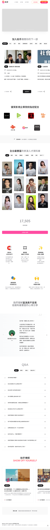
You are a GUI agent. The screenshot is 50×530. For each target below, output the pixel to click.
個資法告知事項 (18, 525)
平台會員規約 (30, 525)
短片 (15, 43)
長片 (10, 43)
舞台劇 (45, 43)
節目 (36, 43)
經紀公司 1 (33, 370)
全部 (7, 155)
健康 (12, 155)
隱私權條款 (24, 525)
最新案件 (5, 43)
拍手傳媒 (27, 2)
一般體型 (27, 155)
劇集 (40, 43)
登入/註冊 (44, 2)
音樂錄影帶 (25, 43)
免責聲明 (35, 525)
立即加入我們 (25, 232)
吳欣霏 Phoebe (12, 338)
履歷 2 (21, 370)
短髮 (16, 155)
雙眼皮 (21, 155)
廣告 (19, 43)
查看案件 (27, 91)
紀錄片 (31, 43)
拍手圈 (21, 2)
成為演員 (35, 2)
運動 (32, 155)
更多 (41, 155)
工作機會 (16, 2)
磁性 (36, 155)
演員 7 (16, 370)
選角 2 (26, 370)
